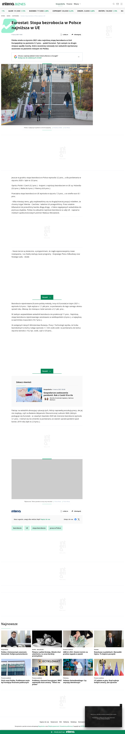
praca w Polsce (55, 528)
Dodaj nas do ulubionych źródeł (38, 58)
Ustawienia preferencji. (66, 726)
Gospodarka (15, 16)
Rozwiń (45, 297)
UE (27, 528)
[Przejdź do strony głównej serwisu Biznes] (20, 3)
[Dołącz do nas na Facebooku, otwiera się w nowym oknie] (75, 519)
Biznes (8, 16)
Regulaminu (41, 726)
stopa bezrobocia (39, 528)
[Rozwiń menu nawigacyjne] (121, 4)
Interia (3, 16)
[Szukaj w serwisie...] (114, 4)
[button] (77, 4)
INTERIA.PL (83, 726)
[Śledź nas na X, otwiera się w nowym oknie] (78, 519)
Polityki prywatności (53, 726)
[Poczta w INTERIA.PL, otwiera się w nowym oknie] (118, 4)
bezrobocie (17, 528)
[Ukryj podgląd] (121, 705)
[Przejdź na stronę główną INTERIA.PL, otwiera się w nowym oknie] (8, 3)
